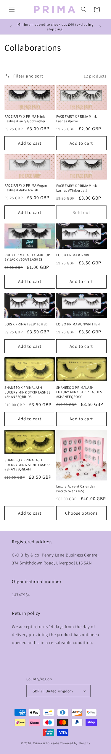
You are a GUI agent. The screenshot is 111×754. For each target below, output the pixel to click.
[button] (11, 9)
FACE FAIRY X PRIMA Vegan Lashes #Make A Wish (25, 187)
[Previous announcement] (10, 26)
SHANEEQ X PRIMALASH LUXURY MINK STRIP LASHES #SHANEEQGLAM (27, 464)
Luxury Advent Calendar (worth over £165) (75, 488)
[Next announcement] (100, 26)
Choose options (81, 513)
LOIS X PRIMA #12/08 (72, 255)
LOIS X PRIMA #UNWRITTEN (78, 324)
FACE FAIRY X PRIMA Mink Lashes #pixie (76, 118)
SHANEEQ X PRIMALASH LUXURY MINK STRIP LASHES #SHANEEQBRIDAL (27, 392)
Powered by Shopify (75, 743)
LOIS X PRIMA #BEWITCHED (26, 324)
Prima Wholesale (46, 743)
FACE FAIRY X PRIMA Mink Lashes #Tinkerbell (76, 187)
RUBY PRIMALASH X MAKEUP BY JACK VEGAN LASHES (27, 257)
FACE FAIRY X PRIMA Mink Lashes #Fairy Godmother (25, 118)
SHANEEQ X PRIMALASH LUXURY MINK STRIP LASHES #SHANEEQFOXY (79, 392)
